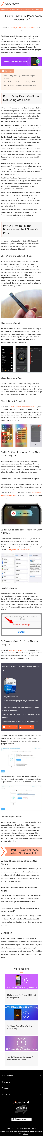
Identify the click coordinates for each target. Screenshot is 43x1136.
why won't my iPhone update (19, 550)
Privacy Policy (18, 1133)
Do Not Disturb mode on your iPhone (23, 407)
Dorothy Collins (15, 27)
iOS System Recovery (16, 650)
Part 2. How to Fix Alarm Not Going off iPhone (21, 82)
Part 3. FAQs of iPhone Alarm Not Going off (20, 85)
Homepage (5, 9)
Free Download (11, 727)
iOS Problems (15, 9)
